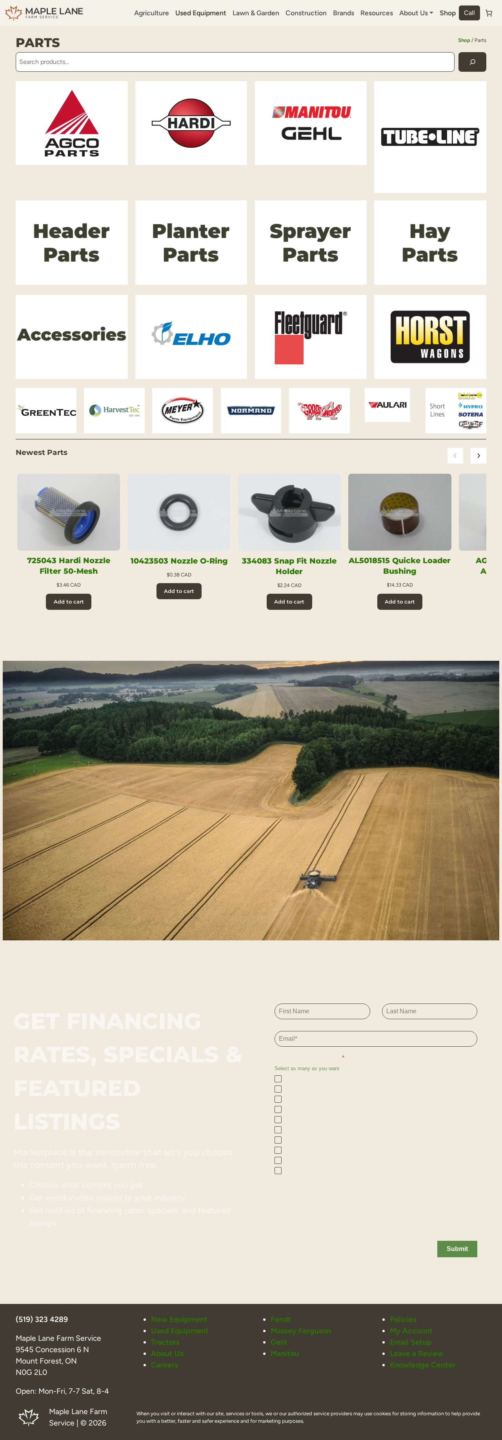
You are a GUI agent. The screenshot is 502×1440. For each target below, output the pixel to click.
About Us (167, 1353)
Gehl (279, 1342)
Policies (403, 1319)
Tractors (165, 1342)
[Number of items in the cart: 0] (488, 13)
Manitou (285, 1353)
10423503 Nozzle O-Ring (179, 560)
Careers (164, 1364)
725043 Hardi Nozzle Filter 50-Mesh (68, 566)
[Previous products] (455, 456)
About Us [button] (413, 13)
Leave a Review (417, 1353)
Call (469, 12)
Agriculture (151, 13)
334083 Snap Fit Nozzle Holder (289, 566)
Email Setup (411, 1342)
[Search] (472, 61)
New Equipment (179, 1319)
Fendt (281, 1319)
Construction (306, 13)
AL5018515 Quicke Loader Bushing (400, 566)
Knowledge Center (422, 1364)
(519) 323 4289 (42, 1319)
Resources (376, 13)
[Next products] (478, 456)
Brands (343, 13)
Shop (448, 13)
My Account (411, 1330)
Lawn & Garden (256, 13)
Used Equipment (200, 13)
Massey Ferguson (301, 1330)
